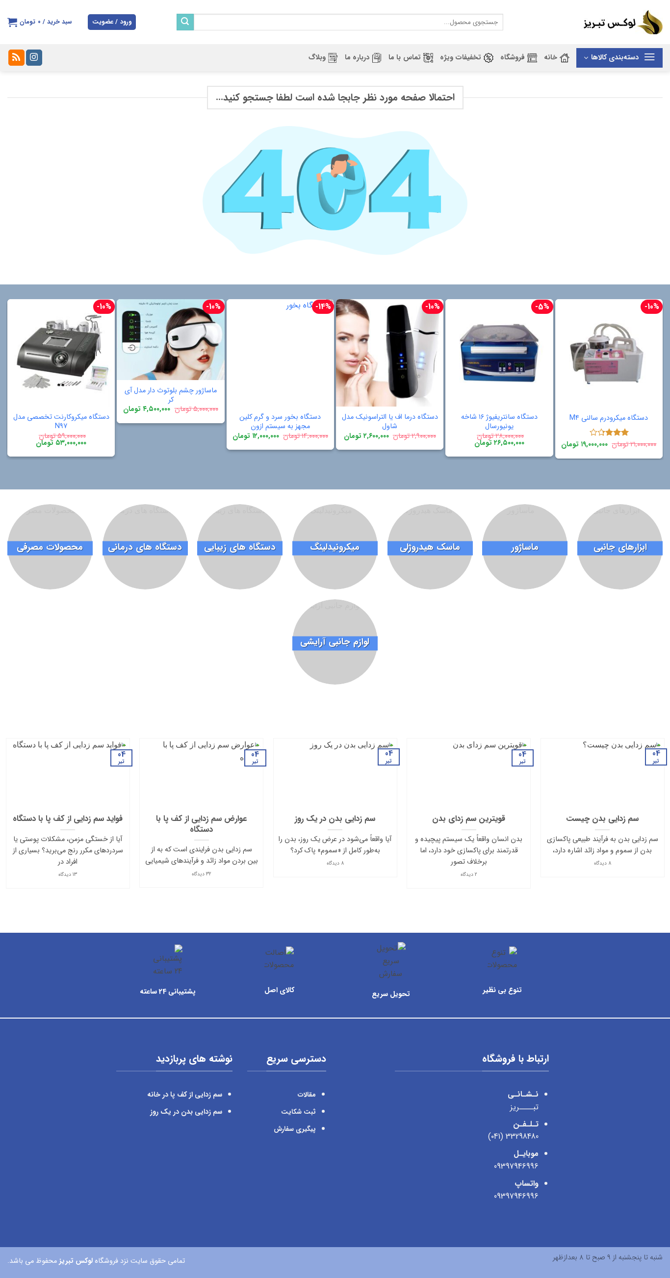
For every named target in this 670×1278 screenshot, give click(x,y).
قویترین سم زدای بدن (468, 819)
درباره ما (357, 57)
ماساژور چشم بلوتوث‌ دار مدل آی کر (171, 395)
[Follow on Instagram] (34, 58)
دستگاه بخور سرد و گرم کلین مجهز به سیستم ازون (280, 422)
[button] (112, 22)
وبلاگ (317, 57)
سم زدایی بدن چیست (602, 819)
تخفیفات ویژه (460, 57)
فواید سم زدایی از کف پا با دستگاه (68, 819)
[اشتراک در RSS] (16, 58)
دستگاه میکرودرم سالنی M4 (608, 418)
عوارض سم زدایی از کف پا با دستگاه (201, 824)
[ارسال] (185, 22)
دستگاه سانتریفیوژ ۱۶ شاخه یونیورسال (499, 422)
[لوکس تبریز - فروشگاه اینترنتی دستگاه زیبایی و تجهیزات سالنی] (590, 22)
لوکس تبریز (76, 1261)
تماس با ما (404, 57)
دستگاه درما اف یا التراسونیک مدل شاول (390, 422)
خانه (550, 57)
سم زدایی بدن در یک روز (335, 819)
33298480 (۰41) (512, 1136)
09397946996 (516, 1166)
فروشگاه (512, 57)
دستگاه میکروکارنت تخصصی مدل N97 (61, 422)
